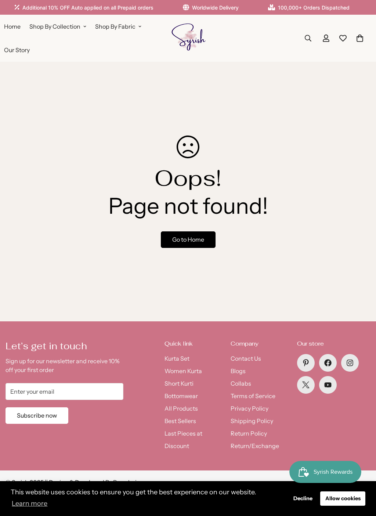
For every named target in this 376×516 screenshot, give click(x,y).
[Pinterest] (306, 363)
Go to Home (188, 239)
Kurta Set (176, 358)
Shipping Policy (252, 421)
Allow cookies (343, 498)
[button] (359, 38)
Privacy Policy (249, 408)
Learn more (29, 503)
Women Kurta (183, 371)
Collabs (241, 383)
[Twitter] (306, 385)
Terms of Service (253, 396)
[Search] (308, 38)
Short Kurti (179, 383)
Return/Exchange (255, 446)
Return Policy (249, 433)
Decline (302, 498)
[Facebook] (328, 363)
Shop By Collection (54, 26)
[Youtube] (328, 385)
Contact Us (246, 358)
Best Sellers (180, 421)
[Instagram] (350, 363)
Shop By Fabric (115, 26)
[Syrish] (188, 38)
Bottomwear (181, 396)
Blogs (238, 371)
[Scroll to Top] (361, 476)
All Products (181, 408)
